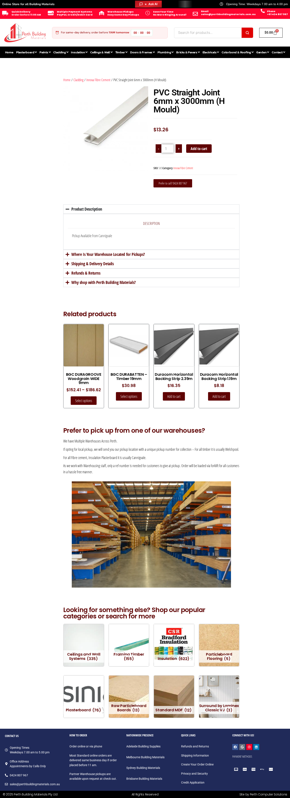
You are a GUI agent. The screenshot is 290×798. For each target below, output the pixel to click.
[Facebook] (235, 747)
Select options (83, 400)
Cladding (78, 79)
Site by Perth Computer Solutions (263, 794)
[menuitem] (26, 52)
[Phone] (263, 11)
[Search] (247, 33)
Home (66, 79)
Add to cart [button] (173, 396)
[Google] (242, 747)
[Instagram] (249, 747)
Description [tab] (151, 223)
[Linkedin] (256, 747)
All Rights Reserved (145, 794)
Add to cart (199, 148)
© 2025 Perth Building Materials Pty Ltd (30, 794)
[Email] (195, 13)
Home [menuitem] (9, 52)
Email (204, 11)
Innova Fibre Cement (98, 79)
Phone (271, 11)
